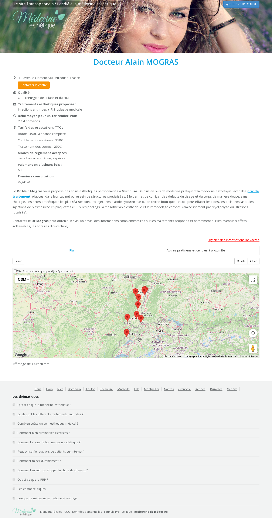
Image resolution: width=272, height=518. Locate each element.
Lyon (49, 389)
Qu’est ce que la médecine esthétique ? (44, 405)
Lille (136, 389)
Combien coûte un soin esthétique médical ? (47, 423)
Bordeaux (74, 389)
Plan (72, 250)
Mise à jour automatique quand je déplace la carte (45, 271)
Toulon (90, 389)
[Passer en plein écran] (253, 279)
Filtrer (18, 261)
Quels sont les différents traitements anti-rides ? (50, 414)
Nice (60, 389)
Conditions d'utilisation (246, 356)
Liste (242, 261)
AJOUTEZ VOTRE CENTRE (241, 4)
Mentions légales (51, 512)
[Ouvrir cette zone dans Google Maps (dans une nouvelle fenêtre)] (21, 355)
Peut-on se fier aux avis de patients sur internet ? (51, 451)
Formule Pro (112, 512)
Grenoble (184, 389)
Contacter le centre (34, 85)
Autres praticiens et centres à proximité (196, 250)
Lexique (127, 512)
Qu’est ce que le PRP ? (32, 479)
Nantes (169, 389)
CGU (67, 512)
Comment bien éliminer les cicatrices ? (43, 433)
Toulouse (106, 389)
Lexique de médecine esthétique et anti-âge (47, 498)
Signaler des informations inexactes (233, 240)
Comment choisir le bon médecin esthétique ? (48, 442)
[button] (136, 315)
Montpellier (151, 389)
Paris (38, 389)
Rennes (200, 389)
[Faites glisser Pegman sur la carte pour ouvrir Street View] (253, 348)
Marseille (123, 389)
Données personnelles (87, 512)
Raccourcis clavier (173, 356)
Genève (232, 389)
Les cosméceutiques (31, 489)
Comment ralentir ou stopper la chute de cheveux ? (52, 470)
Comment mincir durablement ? (39, 461)
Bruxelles (216, 389)
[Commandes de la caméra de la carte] (253, 333)
